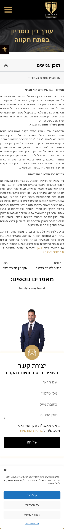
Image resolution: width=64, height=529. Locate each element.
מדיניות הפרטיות (32, 431)
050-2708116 (53, 252)
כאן (39, 248)
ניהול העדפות (32, 515)
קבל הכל (32, 495)
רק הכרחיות (32, 505)
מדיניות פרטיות (32, 523)
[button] (4, 49)
